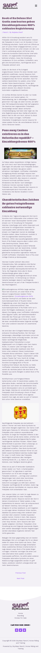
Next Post (20, 578)
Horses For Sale (20, 618)
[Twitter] (20, 630)
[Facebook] (16, 630)
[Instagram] (24, 630)
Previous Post (20, 573)
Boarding (20, 616)
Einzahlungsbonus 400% (24, 296)
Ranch (5, 32)
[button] (36, 6)
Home (20, 613)
